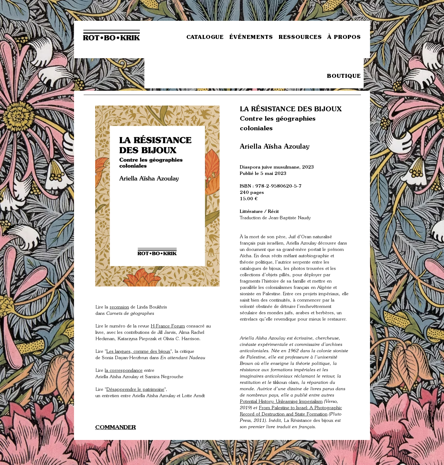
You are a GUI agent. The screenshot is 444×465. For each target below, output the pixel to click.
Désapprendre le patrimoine (135, 390)
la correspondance (124, 371)
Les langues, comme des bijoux (138, 352)
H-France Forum (168, 326)
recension (119, 307)
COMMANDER (115, 428)
